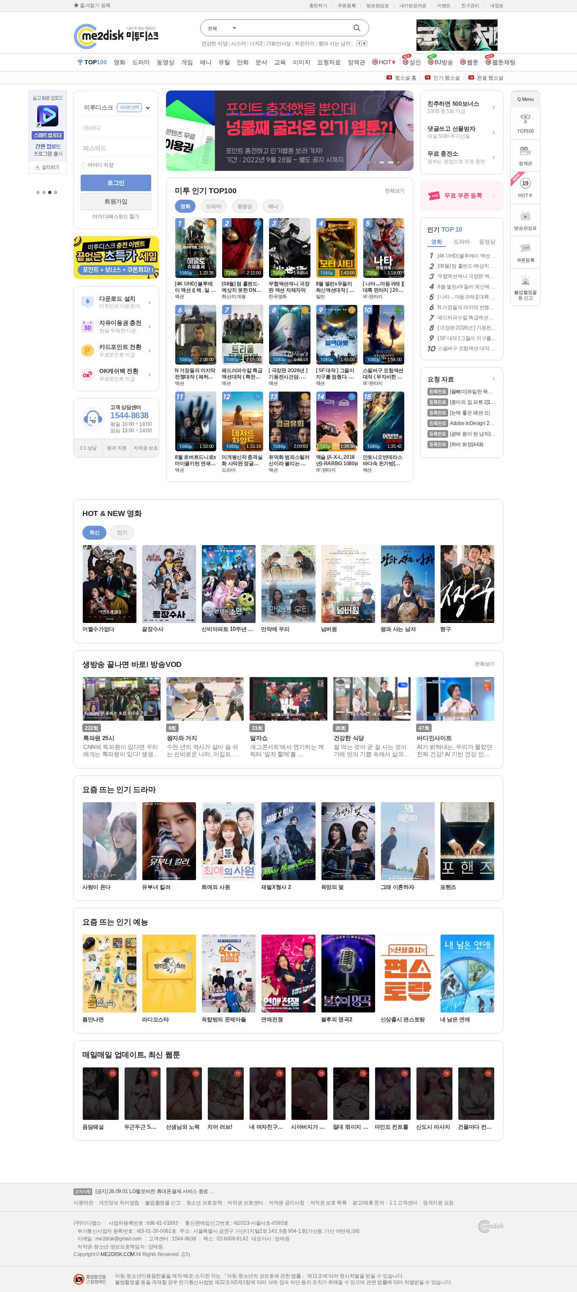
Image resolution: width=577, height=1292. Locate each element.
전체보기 (395, 191)
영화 (436, 242)
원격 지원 (117, 447)
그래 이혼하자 (397, 887)
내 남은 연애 (455, 1019)
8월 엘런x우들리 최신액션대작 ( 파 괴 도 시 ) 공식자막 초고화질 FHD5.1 (466, 287)
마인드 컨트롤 (391, 1127)
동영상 (487, 242)
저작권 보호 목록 (328, 1203)
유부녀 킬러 (156, 887)
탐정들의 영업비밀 (277, 44)
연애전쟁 (272, 1019)
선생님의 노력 (183, 1127)
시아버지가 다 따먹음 (309, 1127)
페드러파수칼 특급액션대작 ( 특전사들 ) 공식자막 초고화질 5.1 (467, 318)
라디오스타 (155, 1019)
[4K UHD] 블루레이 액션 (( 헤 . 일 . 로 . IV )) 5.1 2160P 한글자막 (466, 256)
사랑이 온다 (96, 887)
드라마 (462, 242)
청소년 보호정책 (204, 1203)
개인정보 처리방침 (119, 1203)
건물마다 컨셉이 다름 (475, 1127)
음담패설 (93, 1127)
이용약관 (83, 1203)
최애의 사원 (215, 887)
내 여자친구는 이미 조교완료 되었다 (267, 1127)
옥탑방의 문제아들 (223, 1019)
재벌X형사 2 (276, 887)
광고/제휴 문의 (368, 1203)
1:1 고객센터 (403, 1203)
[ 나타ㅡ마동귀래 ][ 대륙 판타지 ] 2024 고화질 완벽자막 (466, 297)
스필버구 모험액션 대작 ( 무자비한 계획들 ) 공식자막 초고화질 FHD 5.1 (465, 348)
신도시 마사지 (433, 1127)
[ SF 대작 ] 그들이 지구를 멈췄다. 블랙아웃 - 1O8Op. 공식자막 (466, 338)
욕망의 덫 (332, 887)
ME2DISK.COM (118, 1254)
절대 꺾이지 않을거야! (350, 1127)
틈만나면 (93, 1019)
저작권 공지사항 (287, 1203)
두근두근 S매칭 (140, 1127)
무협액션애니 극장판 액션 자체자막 (466, 276)
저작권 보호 (145, 447)
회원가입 (116, 201)
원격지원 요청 (438, 1203)
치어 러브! (219, 1127)
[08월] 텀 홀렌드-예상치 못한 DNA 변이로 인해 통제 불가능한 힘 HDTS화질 (466, 266)
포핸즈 (448, 887)
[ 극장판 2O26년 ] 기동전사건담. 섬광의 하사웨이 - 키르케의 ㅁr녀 (467, 328)
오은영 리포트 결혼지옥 (227, 44)
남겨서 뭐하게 (317, 44)
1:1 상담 (88, 447)
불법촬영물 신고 (163, 1203)
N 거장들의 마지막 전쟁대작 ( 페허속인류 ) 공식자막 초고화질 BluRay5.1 (466, 307)
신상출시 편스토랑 (403, 1019)
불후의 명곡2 (336, 1019)
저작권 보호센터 (245, 1203)
